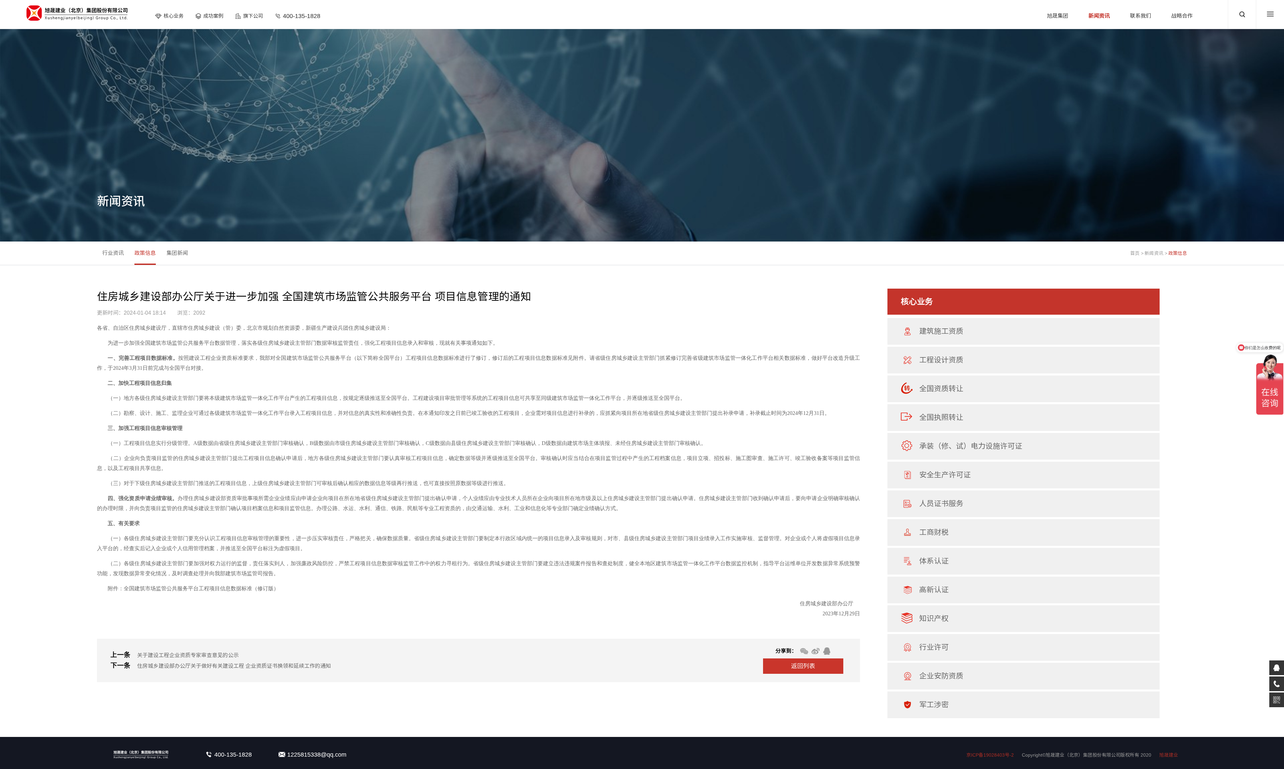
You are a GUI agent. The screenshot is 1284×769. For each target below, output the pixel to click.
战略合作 (1182, 16)
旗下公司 (253, 16)
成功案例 (213, 16)
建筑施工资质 (941, 331)
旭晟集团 (1057, 16)
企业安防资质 (941, 676)
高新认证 (934, 590)
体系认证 (934, 561)
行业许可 (934, 647)
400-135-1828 (301, 16)
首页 (1135, 253)
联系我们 (1140, 16)
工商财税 (934, 532)
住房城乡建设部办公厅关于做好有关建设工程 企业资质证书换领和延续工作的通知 (234, 666)
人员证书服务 (941, 503)
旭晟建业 (1168, 755)
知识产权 (934, 618)
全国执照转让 (941, 417)
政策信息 (1177, 253)
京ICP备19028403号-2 (990, 755)
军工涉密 (934, 705)
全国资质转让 (941, 388)
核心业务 (174, 16)
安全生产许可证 (945, 475)
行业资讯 (113, 253)
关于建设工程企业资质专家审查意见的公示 (188, 655)
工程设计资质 (941, 360)
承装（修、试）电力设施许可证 (970, 446)
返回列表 (803, 666)
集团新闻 (177, 253)
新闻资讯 (1099, 16)
